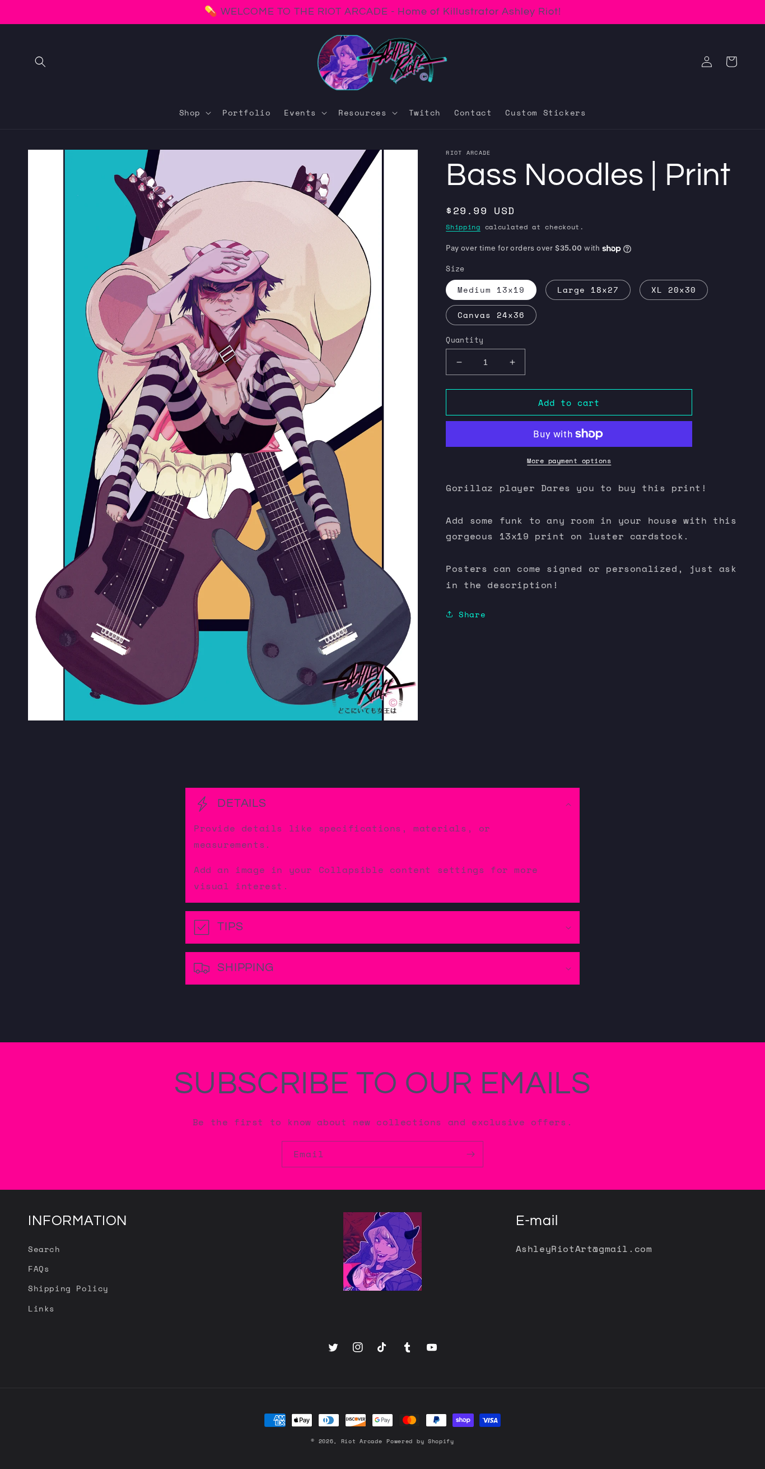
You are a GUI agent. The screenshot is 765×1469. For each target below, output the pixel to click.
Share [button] (472, 614)
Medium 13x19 (491, 289)
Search (44, 1249)
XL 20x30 (673, 289)
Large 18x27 (588, 289)
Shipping (463, 227)
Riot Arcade (361, 1441)
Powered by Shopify (420, 1441)
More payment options (569, 460)
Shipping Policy (68, 1288)
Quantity (464, 340)
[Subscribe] (470, 1154)
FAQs (38, 1268)
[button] (40, 61)
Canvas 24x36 (491, 315)
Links (41, 1308)
